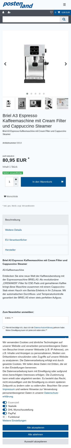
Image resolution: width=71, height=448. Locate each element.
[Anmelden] (3, 12)
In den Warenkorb (42, 181)
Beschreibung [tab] (12, 219)
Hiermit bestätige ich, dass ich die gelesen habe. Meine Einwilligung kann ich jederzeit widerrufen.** (35, 328)
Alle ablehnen (35, 434)
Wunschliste (12, 196)
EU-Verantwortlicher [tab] (16, 239)
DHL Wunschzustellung (20, 409)
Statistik (12, 406)
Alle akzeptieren (35, 427)
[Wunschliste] (51, 12)
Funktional (13, 417)
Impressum (9, 389)
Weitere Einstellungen (14, 420)
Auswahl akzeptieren (35, 441)
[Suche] (64, 19)
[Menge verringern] (15, 184)
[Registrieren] (9, 12)
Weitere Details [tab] (13, 229)
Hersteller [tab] (10, 249)
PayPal (12, 413)
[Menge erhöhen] (15, 179)
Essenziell (13, 402)
